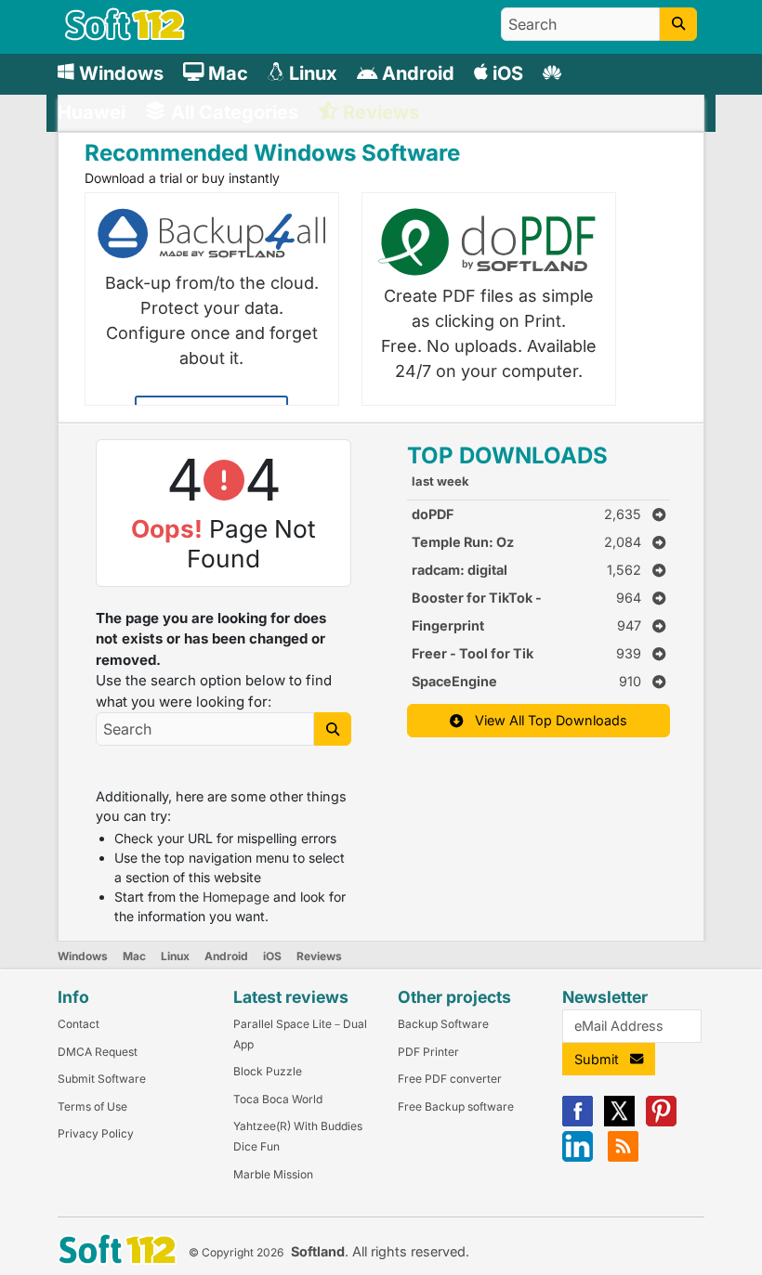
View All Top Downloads (545, 720)
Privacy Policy (96, 1133)
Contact (78, 1024)
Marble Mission (273, 1174)
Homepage (236, 896)
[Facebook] (577, 1122)
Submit (602, 1059)
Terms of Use (92, 1106)
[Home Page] (125, 36)
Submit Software (102, 1079)
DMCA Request (98, 1052)
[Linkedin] (577, 1157)
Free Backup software (456, 1106)
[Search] (678, 24)
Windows (83, 956)
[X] (619, 1122)
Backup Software (443, 1024)
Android (226, 956)
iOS (272, 956)
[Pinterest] (661, 1122)
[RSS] (623, 1157)
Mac (134, 956)
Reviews (319, 956)
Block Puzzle (267, 1071)
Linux (175, 956)
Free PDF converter (450, 1079)
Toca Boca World (277, 1099)
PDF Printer (428, 1052)
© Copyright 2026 (236, 1252)
